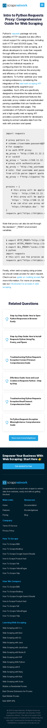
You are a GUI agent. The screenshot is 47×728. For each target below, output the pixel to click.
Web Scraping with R (11, 667)
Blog (26, 515)
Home (5, 505)
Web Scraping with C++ (12, 628)
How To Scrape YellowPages (15, 568)
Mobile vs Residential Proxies (15, 686)
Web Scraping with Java (13, 642)
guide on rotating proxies (29, 277)
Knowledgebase (31, 510)
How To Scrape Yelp (11, 573)
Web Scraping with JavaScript (15, 647)
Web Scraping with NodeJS (14, 652)
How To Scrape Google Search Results (19, 554)
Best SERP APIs (9, 701)
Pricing (5, 515)
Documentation (30, 505)
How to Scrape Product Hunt (14, 559)
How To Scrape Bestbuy (13, 549)
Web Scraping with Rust (12, 676)
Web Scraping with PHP (12, 657)
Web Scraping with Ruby (13, 672)
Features (6, 510)
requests (15, 33)
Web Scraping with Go (12, 638)
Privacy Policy (8, 531)
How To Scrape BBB (11, 544)
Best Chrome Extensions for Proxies (17, 691)
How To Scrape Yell (11, 563)
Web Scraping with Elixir (12, 633)
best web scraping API (30, 83)
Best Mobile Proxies (11, 696)
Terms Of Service (10, 526)
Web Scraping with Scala (13, 681)
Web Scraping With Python (14, 662)
